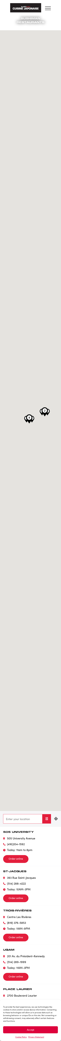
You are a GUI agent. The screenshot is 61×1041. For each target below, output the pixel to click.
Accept (30, 1029)
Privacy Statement (36, 1037)
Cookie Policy (21, 1037)
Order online (16, 858)
